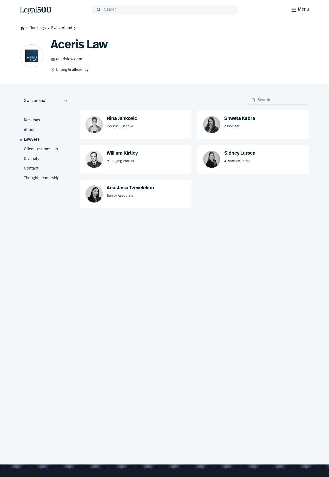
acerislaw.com (69, 59)
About (29, 130)
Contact (31, 168)
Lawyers (32, 140)
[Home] (52, 9)
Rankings (38, 28)
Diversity (31, 159)
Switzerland (61, 28)
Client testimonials (41, 149)
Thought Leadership (41, 178)
